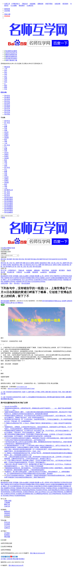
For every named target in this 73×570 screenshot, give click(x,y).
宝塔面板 (16, 276)
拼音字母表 (49, 3)
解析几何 (7, 504)
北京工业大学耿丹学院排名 (54, 492)
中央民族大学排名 (51, 488)
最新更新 (7, 9)
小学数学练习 (15, 3)
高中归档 (45, 301)
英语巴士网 (8, 302)
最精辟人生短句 (45, 278)
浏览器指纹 (52, 272)
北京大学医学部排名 (55, 493)
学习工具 (3, 270)
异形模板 (28, 278)
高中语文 (3, 259)
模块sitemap (57, 301)
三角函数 (7, 502)
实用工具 (7, 3)
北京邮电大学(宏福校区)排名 (25, 493)
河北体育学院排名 (20, 495)
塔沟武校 (22, 278)
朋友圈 (37, 276)
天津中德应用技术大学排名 (56, 490)
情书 (11, 278)
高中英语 (16, 259)
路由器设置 (4, 276)
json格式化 (30, 5)
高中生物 (52, 259)
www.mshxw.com (22, 386)
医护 (5, 85)
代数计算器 (7, 500)
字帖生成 (25, 3)
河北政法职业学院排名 (28, 490)
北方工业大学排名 (27, 279)
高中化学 (46, 259)
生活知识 (7, 515)
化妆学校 (16, 278)
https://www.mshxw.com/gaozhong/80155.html (21, 388)
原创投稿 (7, 16)
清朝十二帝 (6, 279)
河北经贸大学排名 (41, 490)
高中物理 (40, 259)
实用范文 (7, 528)
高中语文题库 (25, 283)
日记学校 (63, 276)
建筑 (5, 87)
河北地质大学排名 (8, 495)
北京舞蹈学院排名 (63, 488)
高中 (5, 72)
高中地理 (28, 259)
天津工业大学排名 (40, 492)
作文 (5, 89)
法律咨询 (69, 301)
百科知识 (7, 513)
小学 (5, 68)
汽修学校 (7, 278)
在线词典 (57, 3)
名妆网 (64, 301)
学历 (5, 80)
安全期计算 (10, 272)
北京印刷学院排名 (15, 279)
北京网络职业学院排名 (41, 493)
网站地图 (7, 536)
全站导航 (7, 10)
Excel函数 (14, 5)
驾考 (5, 78)
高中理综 (64, 259)
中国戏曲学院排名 (15, 490)
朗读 (3, 304)
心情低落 (32, 276)
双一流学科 (45, 276)
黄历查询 (65, 3)
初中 (5, 70)
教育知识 (7, 511)
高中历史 (22, 259)
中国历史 (19, 272)
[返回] (3, 217)
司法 (5, 82)
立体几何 (7, 506)
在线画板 (32, 3)
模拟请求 (22, 5)
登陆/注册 (7, 14)
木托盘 (10, 276)
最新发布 (51, 301)
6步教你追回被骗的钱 (57, 278)
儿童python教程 (23, 276)
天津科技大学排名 (9, 493)
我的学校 (57, 276)
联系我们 (7, 535)
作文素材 (7, 524)
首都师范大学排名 (9, 281)
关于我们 (7, 533)
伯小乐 (15, 302)
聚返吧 (3, 302)
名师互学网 (4, 283)
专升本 (51, 276)
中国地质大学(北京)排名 (23, 281)
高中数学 (9, 259)
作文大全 (7, 522)
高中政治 (34, 259)
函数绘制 (40, 3)
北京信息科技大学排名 (38, 281)
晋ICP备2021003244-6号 (37, 553)
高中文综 (58, 259)
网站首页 (7, 67)
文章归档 (9, 559)
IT (5, 83)
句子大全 (7, 526)
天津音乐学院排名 (28, 492)
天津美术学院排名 (16, 492)
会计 (5, 76)
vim (41, 276)
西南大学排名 (35, 278)
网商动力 (20, 302)
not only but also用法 (11, 406)
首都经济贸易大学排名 (55, 279)
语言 (5, 74)
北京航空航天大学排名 (40, 279)
